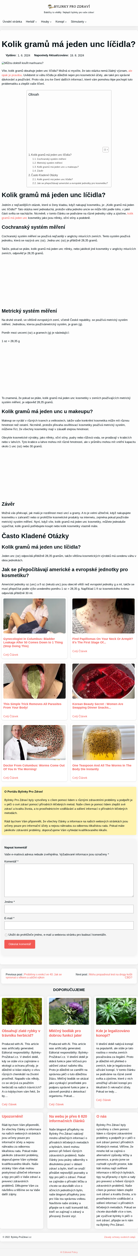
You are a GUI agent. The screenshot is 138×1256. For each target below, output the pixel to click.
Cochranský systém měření (51, 159)
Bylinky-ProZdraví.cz (21, 1237)
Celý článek (9, 1104)
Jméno (9, 901)
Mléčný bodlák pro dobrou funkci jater (65, 1033)
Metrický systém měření (49, 162)
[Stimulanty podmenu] (86, 21)
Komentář (11, 861)
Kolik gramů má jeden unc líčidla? (51, 154)
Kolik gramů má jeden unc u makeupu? (58, 166)
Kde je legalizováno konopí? (113, 1033)
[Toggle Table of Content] (104, 150)
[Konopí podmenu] (66, 21)
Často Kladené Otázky (44, 175)
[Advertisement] (68, 121)
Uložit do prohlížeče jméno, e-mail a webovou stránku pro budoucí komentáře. (57, 934)
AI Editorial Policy (69, 1252)
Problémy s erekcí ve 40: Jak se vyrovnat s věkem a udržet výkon (34, 976)
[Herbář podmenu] (36, 21)
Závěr (40, 170)
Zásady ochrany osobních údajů (119, 1237)
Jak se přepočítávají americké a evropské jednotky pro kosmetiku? (72, 183)
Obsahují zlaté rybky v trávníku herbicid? (21, 1033)
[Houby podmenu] (50, 21)
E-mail (9, 918)
